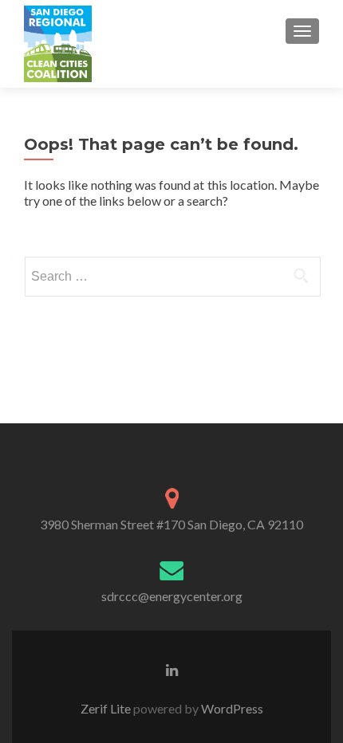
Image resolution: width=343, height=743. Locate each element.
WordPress (231, 708)
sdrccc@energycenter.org (171, 595)
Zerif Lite (107, 708)
